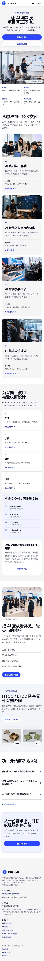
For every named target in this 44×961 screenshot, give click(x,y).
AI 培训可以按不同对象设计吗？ (16, 794)
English (39, 3)
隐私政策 (5, 949)
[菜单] (32, 3)
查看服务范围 (10, 189)
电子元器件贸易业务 (9, 930)
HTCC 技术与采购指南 (9, 934)
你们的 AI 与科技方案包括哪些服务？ (19, 771)
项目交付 (5, 927)
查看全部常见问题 (9, 804)
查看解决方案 (22, 44)
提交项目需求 (22, 37)
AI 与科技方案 (7, 923)
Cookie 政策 (6, 952)
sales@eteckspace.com (11, 894)
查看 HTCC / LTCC (12, 719)
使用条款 (5, 955)
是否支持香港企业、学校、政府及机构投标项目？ (19, 782)
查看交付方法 (22, 569)
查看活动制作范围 (11, 675)
